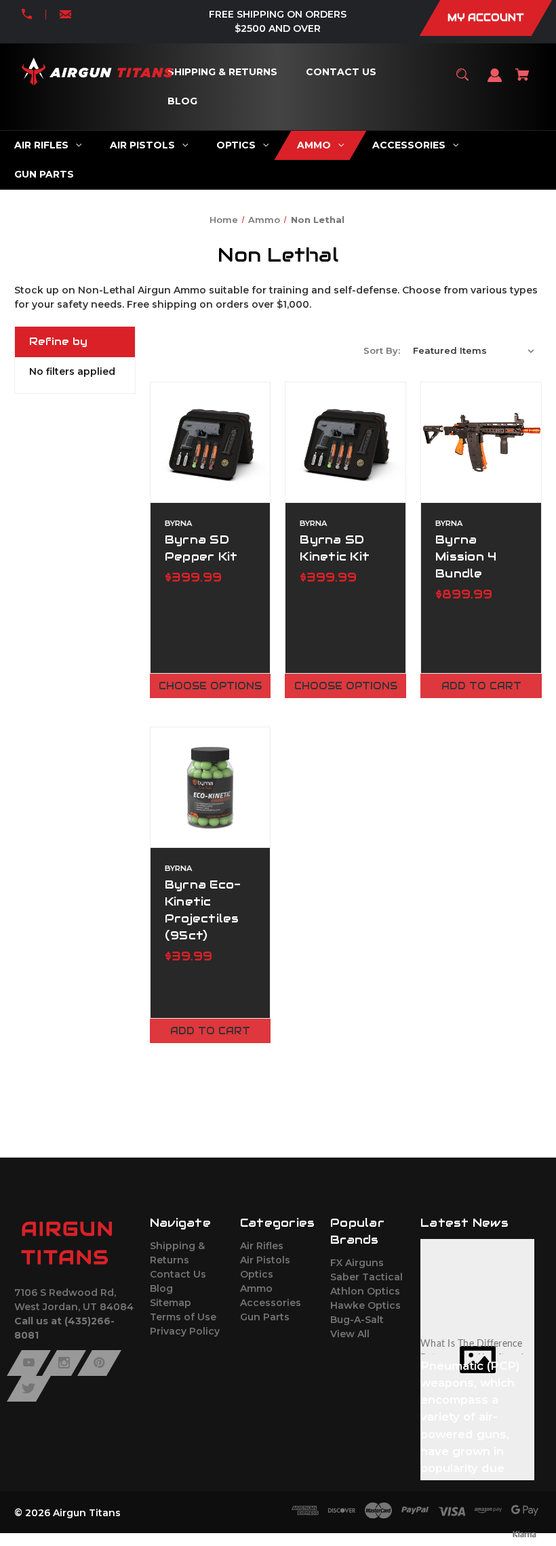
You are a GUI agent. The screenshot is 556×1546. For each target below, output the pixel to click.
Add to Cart (481, 686)
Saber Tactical (366, 1277)
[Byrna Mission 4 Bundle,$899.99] (481, 442)
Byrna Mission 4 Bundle (465, 556)
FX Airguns (357, 1263)
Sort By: (381, 350)
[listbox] (474, 350)
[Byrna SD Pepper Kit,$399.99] (211, 442)
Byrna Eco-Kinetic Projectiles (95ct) (203, 910)
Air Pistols (265, 1260)
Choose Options (210, 686)
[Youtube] (29, 1363)
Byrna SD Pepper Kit (201, 548)
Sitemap (170, 1303)
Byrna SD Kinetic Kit (335, 548)
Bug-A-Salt (357, 1320)
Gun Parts (265, 1317)
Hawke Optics (365, 1305)
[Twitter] (29, 1388)
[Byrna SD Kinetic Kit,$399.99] (345, 442)
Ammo (256, 1288)
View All (350, 1334)
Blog (161, 1288)
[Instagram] (64, 1363)
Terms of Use (183, 1317)
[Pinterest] (99, 1363)
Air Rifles (261, 1246)
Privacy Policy (185, 1331)
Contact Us (178, 1274)
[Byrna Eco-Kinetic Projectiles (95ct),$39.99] (211, 787)
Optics (256, 1274)
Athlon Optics (365, 1291)
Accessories (270, 1303)
